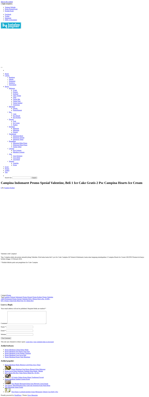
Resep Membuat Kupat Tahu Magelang (17, 357)
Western (11, 161)
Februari (12, 297)
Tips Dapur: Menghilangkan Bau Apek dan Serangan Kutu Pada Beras (27, 385)
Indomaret (19, 297)
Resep (7, 86)
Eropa (15, 165)
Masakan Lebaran (18, 152)
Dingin (15, 108)
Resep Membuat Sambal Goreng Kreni (17, 379)
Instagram (8, 18)
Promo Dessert (27, 297)
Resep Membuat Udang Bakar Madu (16, 350)
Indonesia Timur (18, 139)
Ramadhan (12, 141)
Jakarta (11, 79)
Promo (7, 169)
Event (7, 167)
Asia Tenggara (17, 156)
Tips (6, 172)
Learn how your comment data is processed (40, 342)
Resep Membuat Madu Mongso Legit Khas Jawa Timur (23, 365)
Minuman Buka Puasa (20, 143)
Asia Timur (16, 158)
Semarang (12, 81)
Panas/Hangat (17, 110)
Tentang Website (10, 7)
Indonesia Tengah (18, 137)
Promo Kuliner (37, 297)
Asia (10, 154)
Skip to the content (7, 2)
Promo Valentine (47, 297)
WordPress (17, 395)
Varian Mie (16, 99)
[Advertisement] (61, 48)
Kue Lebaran (17, 150)
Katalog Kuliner (9, 188)
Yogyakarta (12, 85)
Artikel (7, 170)
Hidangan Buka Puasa (20, 145)
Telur (14, 97)
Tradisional (12, 134)
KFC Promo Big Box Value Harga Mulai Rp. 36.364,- (22, 373)
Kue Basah (16, 116)
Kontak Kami (9, 11)
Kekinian (12, 127)
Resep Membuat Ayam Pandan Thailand (18, 353)
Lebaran (11, 148)
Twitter (7, 16)
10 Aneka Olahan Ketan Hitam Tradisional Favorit (27, 377)
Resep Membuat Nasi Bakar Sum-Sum (17, 351)
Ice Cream (16, 123)
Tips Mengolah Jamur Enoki (14, 387)
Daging (15, 92)
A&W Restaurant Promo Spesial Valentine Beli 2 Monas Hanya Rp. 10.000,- (25, 299)
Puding (15, 125)
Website (3, 334)
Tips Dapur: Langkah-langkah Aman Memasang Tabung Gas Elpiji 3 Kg (34, 392)
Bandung (12, 77)
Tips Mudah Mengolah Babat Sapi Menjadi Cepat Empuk (29, 384)
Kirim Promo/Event (11, 9)
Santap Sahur (17, 147)
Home (7, 74)
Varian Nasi (16, 101)
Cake (14, 114)
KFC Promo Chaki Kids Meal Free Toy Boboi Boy (17, 301)
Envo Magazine (33, 395)
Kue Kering (17, 117)
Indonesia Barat (18, 136)
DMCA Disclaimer (11, 20)
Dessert (11, 119)
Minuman (12, 106)
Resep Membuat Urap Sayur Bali (15, 355)
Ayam (15, 90)
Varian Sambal (17, 103)
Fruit (14, 121)
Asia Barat (16, 159)
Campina (7, 297)
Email (3, 331)
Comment (4, 323)
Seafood (15, 94)
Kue (10, 112)
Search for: (8, 178)
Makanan (12, 88)
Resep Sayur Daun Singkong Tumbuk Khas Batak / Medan (24, 371)
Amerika (16, 163)
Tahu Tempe (17, 96)
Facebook (8, 14)
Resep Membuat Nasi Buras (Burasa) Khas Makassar (28, 369)
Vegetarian (16, 105)
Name (3, 327)
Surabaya (12, 83)
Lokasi (7, 75)
